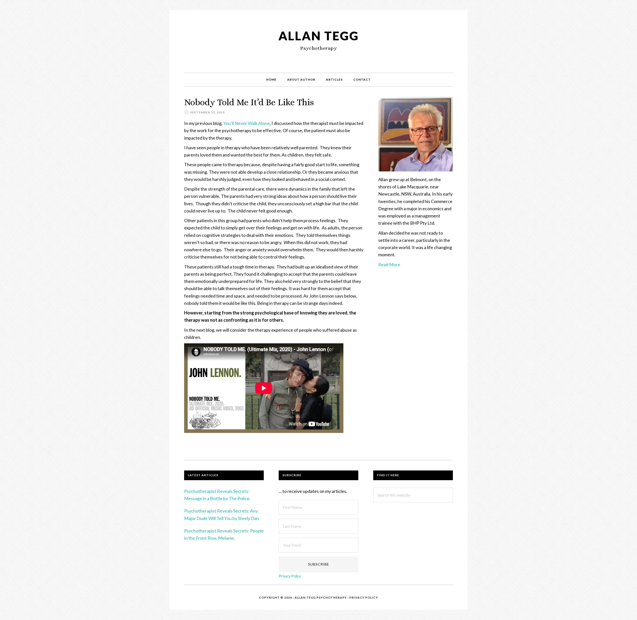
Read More (389, 264)
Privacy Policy (290, 576)
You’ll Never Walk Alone (246, 123)
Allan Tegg (318, 36)
